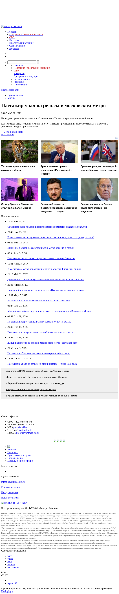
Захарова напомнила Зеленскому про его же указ (31, 389)
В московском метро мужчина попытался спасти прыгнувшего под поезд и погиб (50, 237)
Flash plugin (7, 591)
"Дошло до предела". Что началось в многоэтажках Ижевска (36, 377)
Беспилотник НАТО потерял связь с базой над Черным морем (37, 371)
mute (9, 561)
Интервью (14, 40)
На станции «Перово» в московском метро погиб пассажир (38, 353)
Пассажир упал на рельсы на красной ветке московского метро (40, 332)
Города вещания (9, 492)
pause (10, 558)
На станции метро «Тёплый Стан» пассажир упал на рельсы (39, 321)
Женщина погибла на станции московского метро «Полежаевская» (42, 342)
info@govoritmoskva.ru (27, 433)
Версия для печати (13, 131)
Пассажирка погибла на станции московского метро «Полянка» (41, 258)
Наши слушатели (10, 497)
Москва (11, 98)
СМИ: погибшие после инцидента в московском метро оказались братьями (47, 226)
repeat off (12, 583)
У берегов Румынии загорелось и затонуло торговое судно (35, 383)
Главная (5, 90)
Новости (12, 31)
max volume (13, 567)
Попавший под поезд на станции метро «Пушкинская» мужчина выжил (45, 290)
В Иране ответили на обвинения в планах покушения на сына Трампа (41, 395)
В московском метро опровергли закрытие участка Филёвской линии (44, 269)
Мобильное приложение (20, 460)
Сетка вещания (17, 45)
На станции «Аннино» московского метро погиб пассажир (38, 300)
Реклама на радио (10, 487)
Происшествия (15, 95)
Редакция (14, 48)
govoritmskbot (20, 427)
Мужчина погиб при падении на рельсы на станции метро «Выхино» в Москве (49, 311)
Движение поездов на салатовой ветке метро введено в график (40, 248)
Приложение (20, 84)
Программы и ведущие (21, 43)
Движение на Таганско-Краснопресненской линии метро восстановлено (45, 279)
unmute (11, 564)
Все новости (7, 134)
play (9, 556)
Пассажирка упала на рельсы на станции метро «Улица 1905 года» (42, 364)
